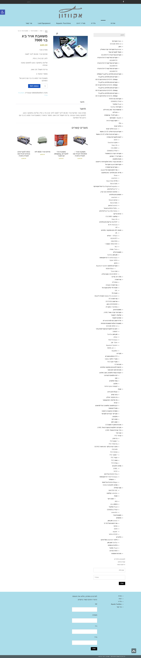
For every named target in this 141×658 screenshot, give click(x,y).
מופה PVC (114, 460)
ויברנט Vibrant (113, 200)
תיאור (82, 102)
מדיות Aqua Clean (112, 181)
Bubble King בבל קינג (111, 474)
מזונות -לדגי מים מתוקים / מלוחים (111, 230)
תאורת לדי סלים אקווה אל (110, 288)
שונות (119, 389)
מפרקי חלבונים (116, 466)
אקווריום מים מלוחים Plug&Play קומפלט (109, 74)
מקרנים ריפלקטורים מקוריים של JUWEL (109, 427)
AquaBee (115, 351)
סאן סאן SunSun (112, 255)
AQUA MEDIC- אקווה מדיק (110, 274)
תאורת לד (115, 293)
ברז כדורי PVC (113, 444)
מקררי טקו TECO (112, 362)
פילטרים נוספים (113, 545)
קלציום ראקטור (116, 318)
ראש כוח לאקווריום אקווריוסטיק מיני (107, 329)
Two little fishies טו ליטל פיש (108, 211)
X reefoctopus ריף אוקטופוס (109, 257)
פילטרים (118, 537)
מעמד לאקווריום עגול (115, 52)
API (116, 227)
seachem (114, 178)
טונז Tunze (114, 271)
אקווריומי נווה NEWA (115, 99)
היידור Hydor (114, 260)
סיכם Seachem (113, 142)
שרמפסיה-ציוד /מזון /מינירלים (112, 110)
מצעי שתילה (117, 488)
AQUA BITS (114, 238)
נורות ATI (115, 282)
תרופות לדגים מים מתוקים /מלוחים (110, 367)
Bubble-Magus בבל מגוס (110, 482)
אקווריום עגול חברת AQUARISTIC (111, 55)
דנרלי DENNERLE (116, 101)
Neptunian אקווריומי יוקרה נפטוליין (110, 49)
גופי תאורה (118, 279)
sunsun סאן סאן (113, 520)
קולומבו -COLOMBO (112, 216)
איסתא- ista (114, 504)
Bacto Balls (114, 183)
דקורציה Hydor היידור (111, 386)
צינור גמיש (114, 394)
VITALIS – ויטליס (112, 236)
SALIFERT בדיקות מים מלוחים (108, 222)
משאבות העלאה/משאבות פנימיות (111, 323)
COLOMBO (114, 148)
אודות (120, 596)
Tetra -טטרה (114, 249)
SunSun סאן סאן (112, 542)
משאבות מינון (117, 309)
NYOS (116, 471)
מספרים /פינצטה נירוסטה (110, 411)
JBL (116, 233)
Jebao (115, 337)
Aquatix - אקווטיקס (115, 118)
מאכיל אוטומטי (113, 408)
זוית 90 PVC (114, 452)
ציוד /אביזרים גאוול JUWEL (113, 430)
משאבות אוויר (34, 31)
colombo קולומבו (112, 493)
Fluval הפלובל (117, 104)
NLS (116, 247)
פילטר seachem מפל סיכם (109, 540)
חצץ (116, 378)
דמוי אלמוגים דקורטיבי (111, 375)
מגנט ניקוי (114, 419)
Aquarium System (112, 345)
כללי (120, 123)
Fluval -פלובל (114, 548)
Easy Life (115, 145)
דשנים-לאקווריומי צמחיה (114, 137)
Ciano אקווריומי (116, 41)
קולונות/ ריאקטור (116, 315)
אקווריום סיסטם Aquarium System (107, 266)
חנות (41, 31)
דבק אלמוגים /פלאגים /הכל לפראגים (106, 405)
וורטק (116, 263)
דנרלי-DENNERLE (112, 151)
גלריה (120, 601)
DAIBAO (115, 331)
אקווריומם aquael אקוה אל (113, 164)
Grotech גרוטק (113, 205)
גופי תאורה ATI (113, 299)
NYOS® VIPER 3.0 (115, 44)
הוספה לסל (34, 86)
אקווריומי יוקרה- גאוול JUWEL (112, 312)
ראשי (46, 31)
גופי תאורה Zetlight (112, 285)
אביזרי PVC (118, 436)
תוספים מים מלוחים (115, 194)
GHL (116, 290)
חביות (116, 403)
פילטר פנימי (117, 126)
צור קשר (119, 607)
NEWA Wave (110, 268)
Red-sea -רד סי (113, 225)
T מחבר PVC (114, 455)
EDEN (116, 529)
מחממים (118, 518)
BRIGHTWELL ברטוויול (111, 208)
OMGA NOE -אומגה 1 (111, 244)
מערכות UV (117, 364)
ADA (116, 501)
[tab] (82, 102)
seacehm (114, 512)
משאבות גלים (117, 252)
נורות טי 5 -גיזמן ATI (112, 307)
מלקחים (115, 416)
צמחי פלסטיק (113, 381)
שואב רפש (114, 422)
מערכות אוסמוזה (116, 553)
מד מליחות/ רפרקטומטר (110, 400)
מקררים (119, 353)
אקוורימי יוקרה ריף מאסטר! (113, 153)
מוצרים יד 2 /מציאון (115, 156)
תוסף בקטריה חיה (112, 121)
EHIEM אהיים (114, 551)
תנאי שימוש (102, 656)
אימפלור (111, 479)
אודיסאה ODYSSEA (112, 301)
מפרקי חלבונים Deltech (110, 485)
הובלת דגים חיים (113, 392)
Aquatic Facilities (116, 604)
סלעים (116, 384)
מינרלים (115, 112)
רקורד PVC (114, 457)
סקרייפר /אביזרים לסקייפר (109, 414)
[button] (2, 12)
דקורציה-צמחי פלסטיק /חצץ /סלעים (110, 373)
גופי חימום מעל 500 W (111, 523)
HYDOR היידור (113, 534)
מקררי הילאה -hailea (111, 359)
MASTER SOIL (113, 490)
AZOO (116, 140)
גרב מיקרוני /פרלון (112, 397)
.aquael (115, 531)
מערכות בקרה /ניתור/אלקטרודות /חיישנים (108, 162)
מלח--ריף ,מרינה (116, 277)
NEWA (116, 526)
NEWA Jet (110, 348)
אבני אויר (118, 433)
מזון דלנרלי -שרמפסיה (111, 115)
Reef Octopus (113, 340)
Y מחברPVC (114, 441)
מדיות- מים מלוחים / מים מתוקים (111, 173)
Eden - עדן (114, 342)
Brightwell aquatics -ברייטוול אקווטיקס (106, 186)
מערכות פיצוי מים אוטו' (114, 370)
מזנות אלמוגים (117, 159)
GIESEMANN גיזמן (112, 304)
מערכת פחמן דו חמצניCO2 (113, 425)
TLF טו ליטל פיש (112, 189)
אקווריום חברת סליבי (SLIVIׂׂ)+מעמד (110, 131)
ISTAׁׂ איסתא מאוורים (111, 356)
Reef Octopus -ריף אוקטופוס (109, 477)
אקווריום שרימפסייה (111, 167)
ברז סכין (115, 438)
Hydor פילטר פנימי (112, 129)
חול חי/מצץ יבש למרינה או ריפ (112, 320)
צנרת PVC (114, 463)
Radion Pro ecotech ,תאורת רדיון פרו (106, 296)
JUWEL (115, 468)
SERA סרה (114, 241)
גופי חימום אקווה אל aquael (109, 170)
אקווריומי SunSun (116, 107)
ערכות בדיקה (117, 214)
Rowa (116, 175)
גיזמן (120, 46)
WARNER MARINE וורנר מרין (109, 192)
